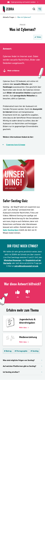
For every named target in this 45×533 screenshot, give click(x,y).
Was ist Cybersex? (24, 17)
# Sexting (34, 351)
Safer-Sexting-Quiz (10, 230)
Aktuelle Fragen (8, 17)
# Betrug (7, 351)
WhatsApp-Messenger (12, 260)
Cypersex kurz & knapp (15, 144)
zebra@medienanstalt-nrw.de (26, 266)
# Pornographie (21, 351)
